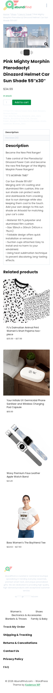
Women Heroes (10, 113)
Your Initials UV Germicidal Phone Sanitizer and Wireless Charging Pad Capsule (26, 404)
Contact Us (11, 651)
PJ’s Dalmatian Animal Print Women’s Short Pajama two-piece (24, 331)
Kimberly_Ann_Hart (31, 116)
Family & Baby (39, 618)
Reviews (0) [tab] (11, 137)
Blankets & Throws (16, 618)
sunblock (7, 124)
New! (35, 111)
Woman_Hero (19, 124)
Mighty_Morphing (11, 118)
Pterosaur (35, 121)
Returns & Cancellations (20, 643)
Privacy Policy (13, 659)
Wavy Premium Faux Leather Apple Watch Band (23, 475)
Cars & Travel (21, 111)
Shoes (39, 611)
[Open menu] (46, 5)
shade (43, 121)
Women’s (15, 611)
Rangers (41, 111)
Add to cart (22, 102)
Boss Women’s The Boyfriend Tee (26, 542)
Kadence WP (32, 684)
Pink (23, 118)
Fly (14, 116)
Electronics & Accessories (26, 615)
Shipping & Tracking (17, 635)
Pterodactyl (23, 121)
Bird (11, 116)
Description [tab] (12, 132)
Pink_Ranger (31, 118)
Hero (30, 111)
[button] (46, 37)
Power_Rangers (10, 121)
